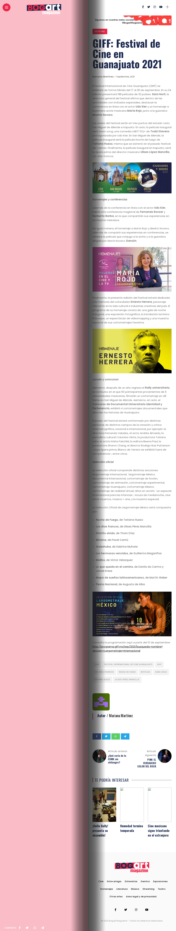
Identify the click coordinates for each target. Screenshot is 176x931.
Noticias (100, 31)
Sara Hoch (161, 672)
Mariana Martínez (103, 76)
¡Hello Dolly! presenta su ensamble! (100, 830)
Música (135, 889)
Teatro (162, 889)
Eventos (145, 881)
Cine (97, 664)
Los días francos (104, 672)
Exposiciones (160, 881)
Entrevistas (131, 881)
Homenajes (106, 889)
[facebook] (20, 928)
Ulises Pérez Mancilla (127, 679)
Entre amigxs (114, 881)
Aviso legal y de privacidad (141, 896)
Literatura (122, 889)
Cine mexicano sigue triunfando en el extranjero (158, 830)
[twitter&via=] (27, 928)
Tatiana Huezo (102, 679)
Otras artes (116, 896)
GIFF (159, 664)
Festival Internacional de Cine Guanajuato (128, 664)
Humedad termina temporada (131, 828)
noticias (145, 672)
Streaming (148, 889)
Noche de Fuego (127, 672)
